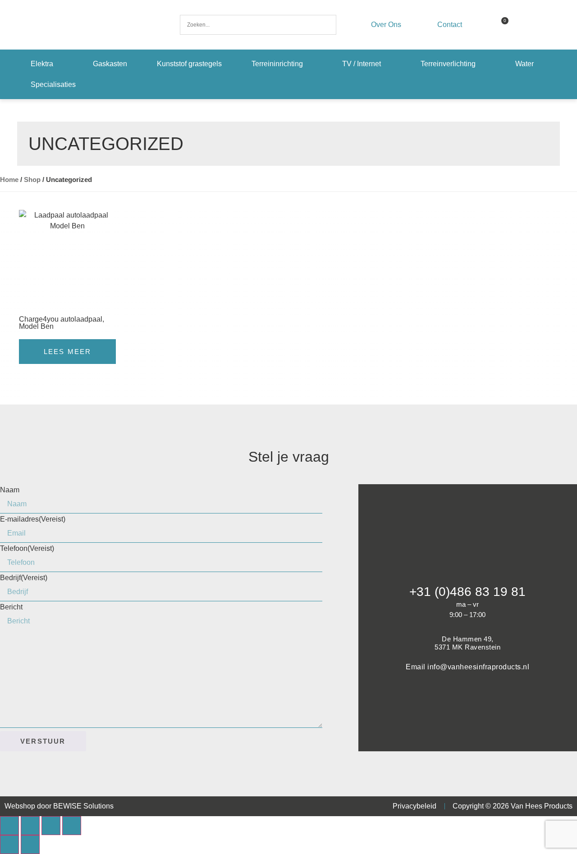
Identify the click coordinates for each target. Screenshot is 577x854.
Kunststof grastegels (189, 64)
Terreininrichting (277, 64)
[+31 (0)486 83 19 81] (467, 569)
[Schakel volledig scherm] (30, 825)
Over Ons (386, 24)
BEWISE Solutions (83, 806)
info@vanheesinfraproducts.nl (478, 667)
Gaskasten (110, 64)
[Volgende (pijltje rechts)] (30, 844)
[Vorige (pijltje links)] (9, 844)
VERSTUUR (43, 741)
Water (524, 64)
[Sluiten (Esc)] (71, 825)
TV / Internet (361, 64)
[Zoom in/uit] (9, 825)
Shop (32, 179)
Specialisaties (53, 84)
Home (9, 179)
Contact (449, 24)
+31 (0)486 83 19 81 (467, 592)
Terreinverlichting (448, 64)
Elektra (42, 64)
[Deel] (50, 825)
